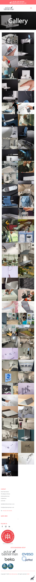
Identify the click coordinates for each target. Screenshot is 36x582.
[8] (26, 324)
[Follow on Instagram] (5, 526)
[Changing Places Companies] (10, 230)
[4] (10, 195)
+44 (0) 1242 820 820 (7, 510)
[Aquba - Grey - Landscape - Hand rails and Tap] (10, 102)
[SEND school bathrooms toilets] (10, 184)
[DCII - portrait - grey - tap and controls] (10, 137)
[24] (26, 125)
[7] (26, 359)
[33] (26, 242)
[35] (26, 90)
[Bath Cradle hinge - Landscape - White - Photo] (10, 67)
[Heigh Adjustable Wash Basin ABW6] (26, 289)
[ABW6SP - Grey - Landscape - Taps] (26, 67)
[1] (26, 254)
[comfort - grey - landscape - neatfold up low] (26, 184)
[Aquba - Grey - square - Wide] (26, 79)
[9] (26, 300)
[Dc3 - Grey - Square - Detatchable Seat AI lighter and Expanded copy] (10, 476)
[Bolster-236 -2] (26, 406)
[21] (10, 79)
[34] (10, 242)
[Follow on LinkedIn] (9, 526)
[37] (10, 265)
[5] (26, 417)
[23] (26, 160)
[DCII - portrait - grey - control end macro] (10, 207)
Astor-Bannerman (13, 574)
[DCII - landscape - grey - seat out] (26, 137)
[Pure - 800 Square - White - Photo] (10, 359)
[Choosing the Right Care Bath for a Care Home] (10, 289)
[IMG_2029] (26, 370)
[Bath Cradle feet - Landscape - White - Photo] (10, 254)
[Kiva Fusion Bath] (10, 406)
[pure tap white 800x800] (26, 394)
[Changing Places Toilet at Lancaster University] (10, 370)
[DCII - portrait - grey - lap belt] (10, 125)
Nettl (28, 574)
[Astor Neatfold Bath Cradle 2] (26, 312)
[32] (26, 277)
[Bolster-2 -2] (10, 417)
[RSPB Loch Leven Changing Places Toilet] (26, 382)
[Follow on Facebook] (2, 526)
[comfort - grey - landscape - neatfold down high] (10, 219)
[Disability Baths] (10, 300)
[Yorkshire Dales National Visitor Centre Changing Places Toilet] (26, 335)
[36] (26, 219)
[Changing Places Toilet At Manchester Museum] (26, 347)
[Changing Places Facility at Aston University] (10, 149)
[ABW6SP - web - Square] (26, 441)
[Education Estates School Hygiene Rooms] (10, 324)
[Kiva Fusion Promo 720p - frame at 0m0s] (10, 312)
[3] (10, 172)
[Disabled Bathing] (26, 172)
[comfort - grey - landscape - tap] (26, 149)
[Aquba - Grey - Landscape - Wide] (10, 90)
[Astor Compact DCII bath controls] (10, 452)
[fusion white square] (26, 464)
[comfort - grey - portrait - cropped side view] (10, 160)
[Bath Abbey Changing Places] (26, 195)
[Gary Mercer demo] (10, 114)
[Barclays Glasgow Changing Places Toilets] (10, 429)
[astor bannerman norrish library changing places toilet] (26, 452)
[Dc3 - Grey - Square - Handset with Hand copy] (10, 55)
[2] (10, 382)
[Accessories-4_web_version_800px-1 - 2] (26, 207)
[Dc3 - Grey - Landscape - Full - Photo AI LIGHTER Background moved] (26, 44)
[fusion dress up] (26, 429)
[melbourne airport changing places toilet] (26, 265)
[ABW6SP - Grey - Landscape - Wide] (26, 55)
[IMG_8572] (26, 114)
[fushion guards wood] (10, 464)
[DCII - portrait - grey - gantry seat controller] (26, 102)
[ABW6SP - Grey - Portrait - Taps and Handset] (10, 44)
